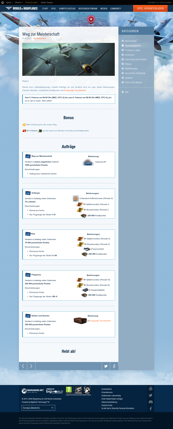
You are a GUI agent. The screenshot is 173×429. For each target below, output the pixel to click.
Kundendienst (107, 389)
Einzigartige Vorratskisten (75, 90)
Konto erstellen (166, 2)
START (45, 8)
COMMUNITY (115, 8)
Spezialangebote (133, 45)
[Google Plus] (114, 366)
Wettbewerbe (131, 68)
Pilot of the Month (133, 82)
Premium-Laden (132, 50)
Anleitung (129, 54)
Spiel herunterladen (150, 8)
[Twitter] (106, 366)
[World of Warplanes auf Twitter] (150, 395)
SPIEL (53, 8)
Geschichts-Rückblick (135, 73)
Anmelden (151, 2)
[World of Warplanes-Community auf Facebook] (150, 408)
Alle (127, 91)
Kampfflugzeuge (67, 8)
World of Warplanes (21, 8)
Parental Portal (107, 405)
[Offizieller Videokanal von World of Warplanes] (150, 388)
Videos (128, 63)
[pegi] (78, 391)
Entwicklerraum (107, 392)
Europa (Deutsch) (31, 407)
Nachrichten (131, 40)
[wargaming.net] (33, 391)
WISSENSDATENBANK (88, 8)
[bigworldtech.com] (54, 391)
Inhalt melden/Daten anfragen (112, 398)
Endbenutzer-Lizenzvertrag (111, 395)
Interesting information (136, 59)
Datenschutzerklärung (109, 402)
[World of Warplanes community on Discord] (150, 402)
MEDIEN (103, 8)
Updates (129, 77)
